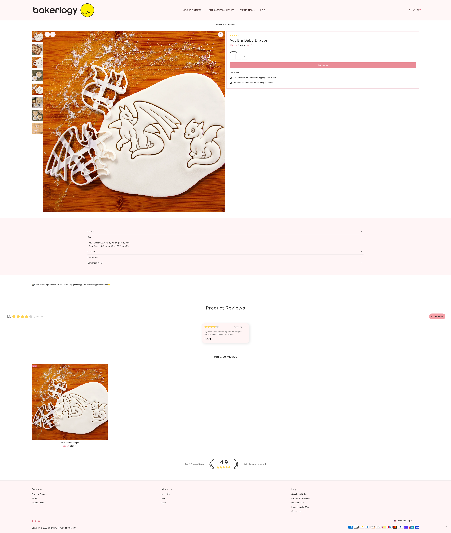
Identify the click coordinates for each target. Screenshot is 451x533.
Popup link (234, 73)
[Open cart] (418, 10)
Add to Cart (323, 65)
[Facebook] (33, 521)
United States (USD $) (406, 521)
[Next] (53, 34)
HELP (263, 10)
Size (89, 237)
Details (90, 231)
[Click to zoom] (220, 34)
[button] (45, 316)
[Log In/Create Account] (414, 10)
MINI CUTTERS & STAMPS (221, 10)
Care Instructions (95, 263)
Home (218, 24)
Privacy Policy (38, 503)
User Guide (92, 257)
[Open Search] (410, 10)
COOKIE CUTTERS (192, 10)
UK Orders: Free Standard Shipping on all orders (255, 78)
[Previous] (47, 34)
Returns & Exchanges (301, 498)
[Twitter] (39, 521)
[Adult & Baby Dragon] (70, 402)
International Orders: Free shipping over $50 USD (255, 83)
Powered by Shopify (67, 528)
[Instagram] (35, 521)
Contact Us (296, 511)
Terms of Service (39, 494)
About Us (165, 494)
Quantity (233, 52)
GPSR (34, 498)
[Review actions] (245, 326)
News (163, 503)
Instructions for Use (300, 507)
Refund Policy (297, 503)
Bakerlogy (52, 528)
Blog (163, 498)
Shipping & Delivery (300, 494)
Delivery (91, 252)
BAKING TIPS (246, 10)
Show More (229, 334)
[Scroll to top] (446, 526)
